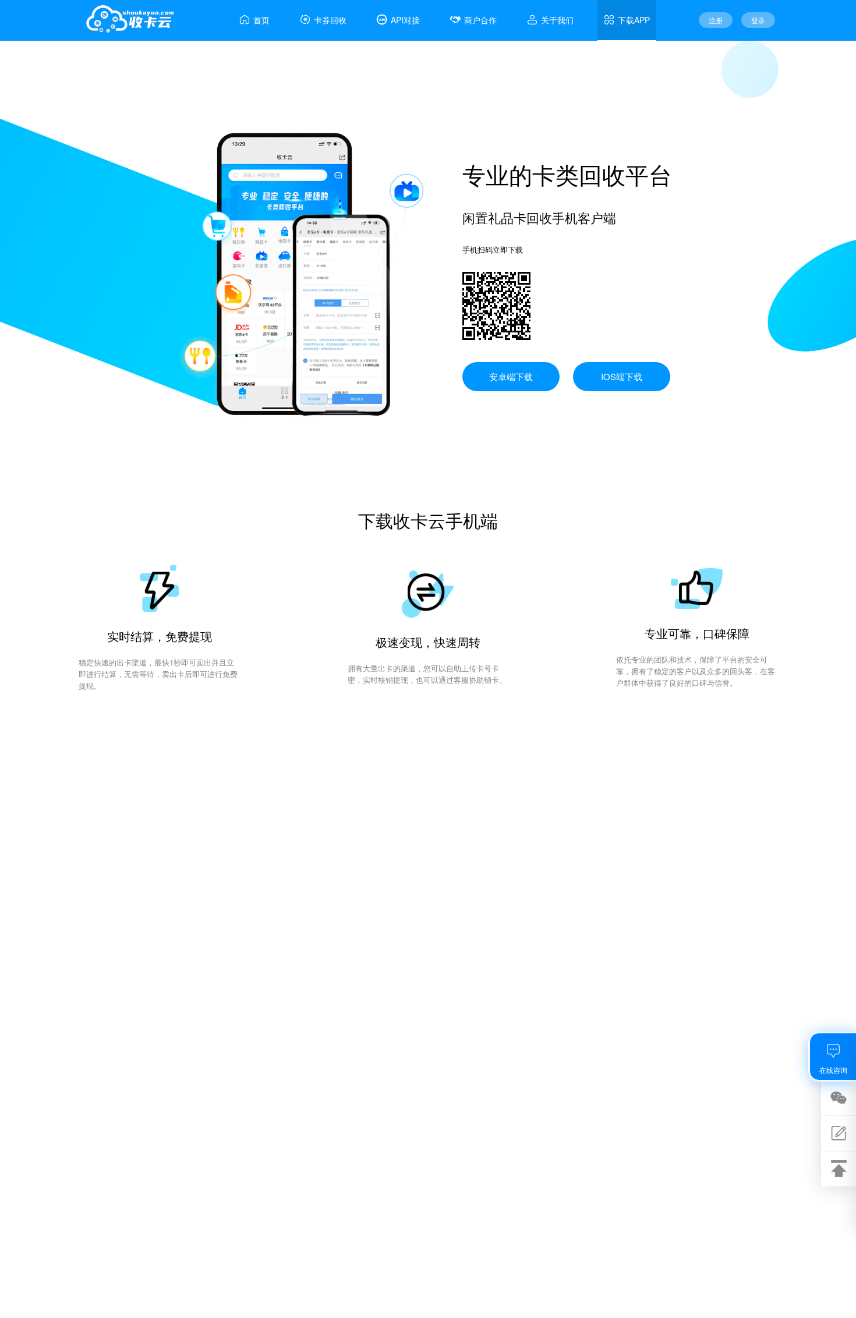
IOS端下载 (621, 376)
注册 (716, 20)
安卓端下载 (511, 376)
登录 (758, 20)
